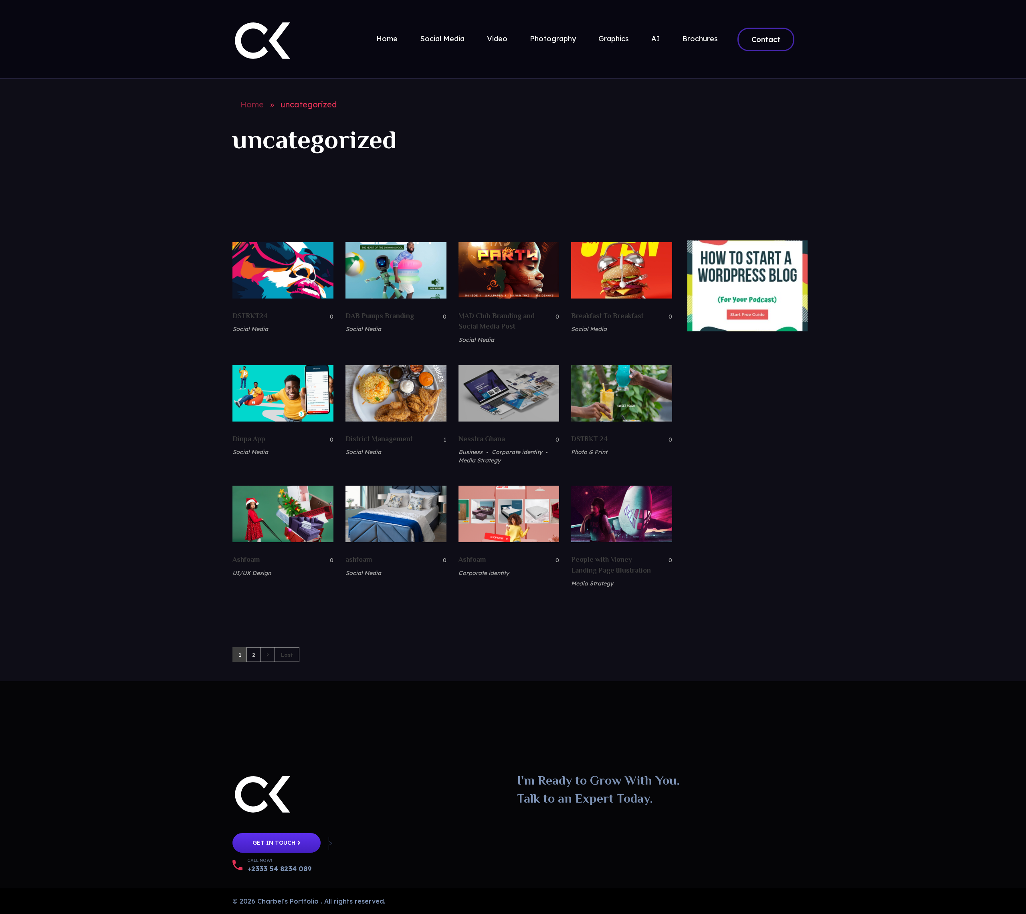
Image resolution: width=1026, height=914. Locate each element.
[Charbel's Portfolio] (262, 38)
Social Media (250, 329)
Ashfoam (246, 559)
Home (252, 104)
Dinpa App (248, 439)
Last (287, 654)
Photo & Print (589, 452)
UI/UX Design (251, 573)
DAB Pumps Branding (379, 316)
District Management (379, 439)
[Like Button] (325, 316)
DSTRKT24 (249, 316)
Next (268, 654)
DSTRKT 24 (589, 439)
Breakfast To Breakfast (607, 316)
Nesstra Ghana (481, 439)
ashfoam (358, 559)
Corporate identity (517, 452)
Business (470, 452)
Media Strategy (479, 460)
